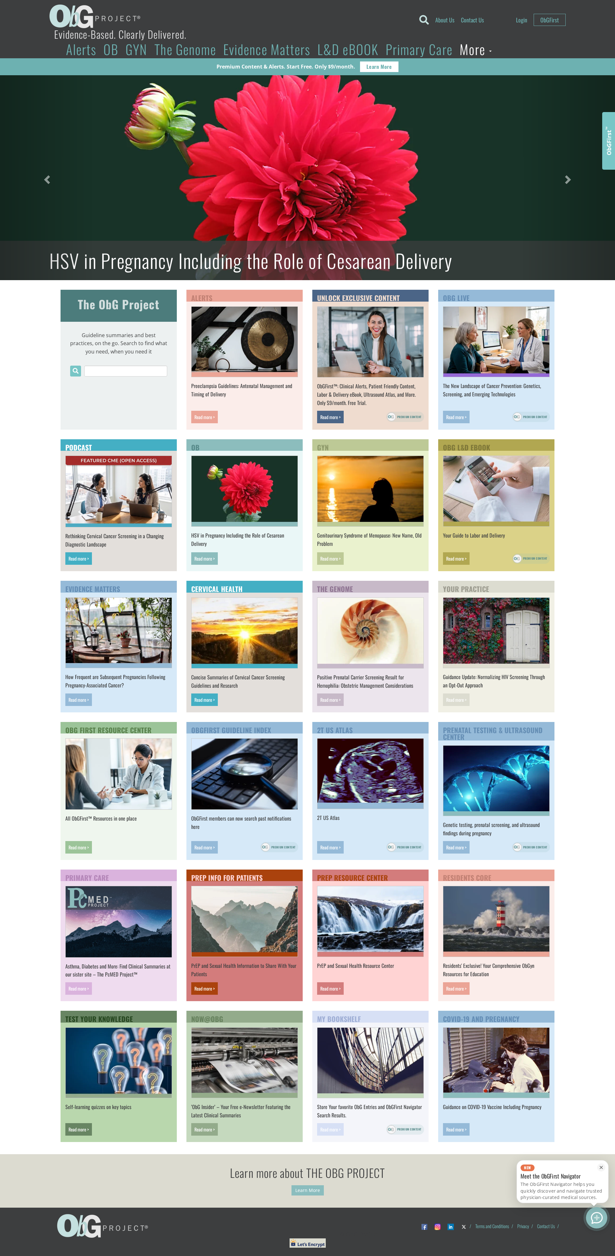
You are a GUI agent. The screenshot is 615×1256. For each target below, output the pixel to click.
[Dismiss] (601, 1167)
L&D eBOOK (348, 49)
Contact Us (472, 20)
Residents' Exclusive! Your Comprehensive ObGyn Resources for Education (488, 970)
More (474, 49)
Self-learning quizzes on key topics (98, 1107)
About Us (445, 20)
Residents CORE (467, 876)
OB (111, 49)
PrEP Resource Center (352, 876)
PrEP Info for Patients (227, 876)
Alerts (81, 49)
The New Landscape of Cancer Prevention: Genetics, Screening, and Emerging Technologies (492, 390)
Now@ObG (207, 1018)
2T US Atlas (335, 729)
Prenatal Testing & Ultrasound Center (493, 733)
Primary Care (419, 49)
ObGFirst (549, 20)
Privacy (523, 1226)
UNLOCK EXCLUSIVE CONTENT (358, 297)
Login (521, 20)
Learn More (379, 66)
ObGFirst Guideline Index (231, 729)
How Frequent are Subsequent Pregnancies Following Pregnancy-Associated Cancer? (115, 681)
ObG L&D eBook (466, 446)
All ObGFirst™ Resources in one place (101, 818)
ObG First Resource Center (108, 729)
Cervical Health (216, 588)
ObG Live (456, 297)
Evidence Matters (266, 49)
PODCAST (78, 446)
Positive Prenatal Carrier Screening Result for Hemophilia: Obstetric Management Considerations (365, 681)
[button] (46, 177)
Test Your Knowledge (99, 1018)
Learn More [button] (307, 1190)
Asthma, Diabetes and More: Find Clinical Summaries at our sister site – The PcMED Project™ (117, 970)
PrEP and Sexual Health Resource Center (355, 965)
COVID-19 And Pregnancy (481, 1018)
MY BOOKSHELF (339, 1018)
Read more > (204, 417)
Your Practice (466, 588)
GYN (136, 49)
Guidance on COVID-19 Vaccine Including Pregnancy (492, 1107)
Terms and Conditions (492, 1226)
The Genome (185, 49)
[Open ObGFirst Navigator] (596, 1217)
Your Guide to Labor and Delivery (474, 535)
